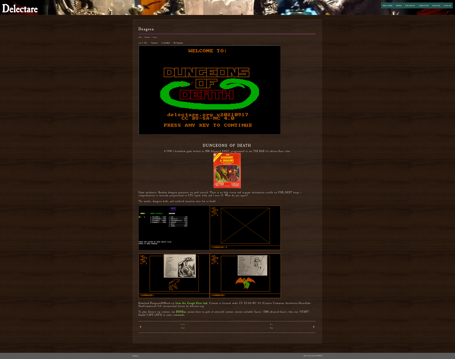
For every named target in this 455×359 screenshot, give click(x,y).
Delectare (136, 356)
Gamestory (147, 37)
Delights (410, 5)
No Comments (178, 43)
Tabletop (424, 5)
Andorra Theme (307, 356)
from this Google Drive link (192, 303)
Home (140, 37)
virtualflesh (166, 43)
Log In (447, 5)
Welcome (388, 5)
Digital (436, 5)
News (399, 5)
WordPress (319, 356)
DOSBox (181, 311)
